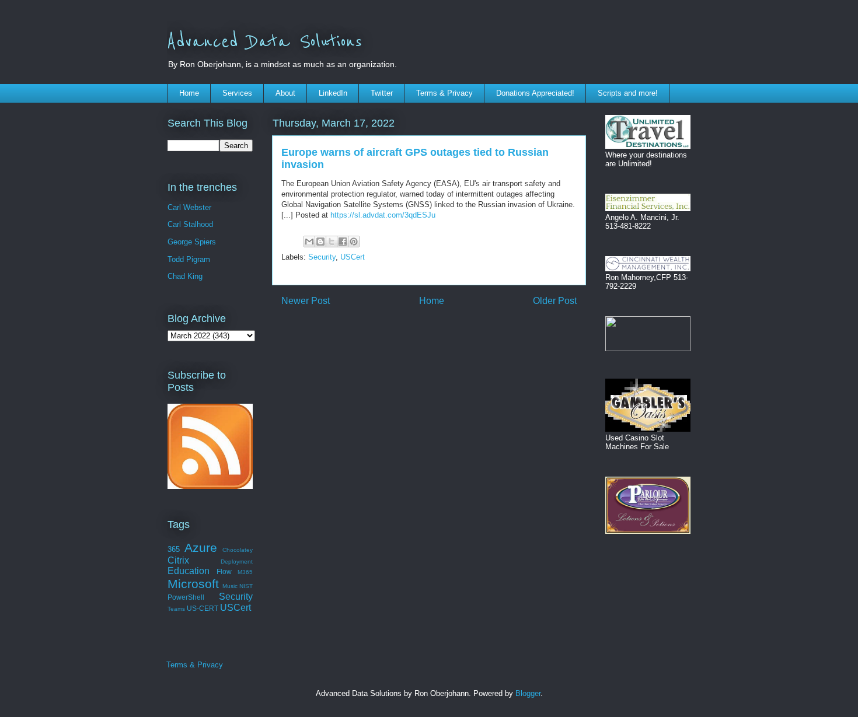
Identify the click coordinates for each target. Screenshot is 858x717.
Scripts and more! (628, 93)
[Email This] (309, 241)
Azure (200, 547)
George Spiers (192, 241)
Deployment (237, 561)
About (285, 93)
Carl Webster (189, 207)
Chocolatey (237, 550)
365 (174, 549)
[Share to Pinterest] (354, 241)
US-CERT (202, 608)
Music (230, 586)
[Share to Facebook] (342, 241)
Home (189, 93)
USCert (352, 257)
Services (237, 93)
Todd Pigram (189, 259)
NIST (246, 586)
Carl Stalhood (190, 224)
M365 (245, 572)
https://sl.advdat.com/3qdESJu (382, 215)
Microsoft (193, 583)
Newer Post (305, 301)
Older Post (555, 301)
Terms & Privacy (444, 93)
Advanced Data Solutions (264, 42)
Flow (224, 571)
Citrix (178, 560)
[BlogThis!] (320, 241)
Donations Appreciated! (535, 93)
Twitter (382, 93)
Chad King (185, 276)
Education (189, 571)
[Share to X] (331, 241)
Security (322, 257)
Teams (176, 609)
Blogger (527, 693)
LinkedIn (333, 93)
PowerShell (186, 597)
